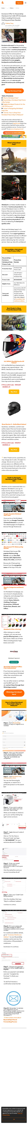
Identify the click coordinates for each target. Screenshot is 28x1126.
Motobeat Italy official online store (13, 777)
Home (3, 8)
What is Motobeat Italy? (10, 98)
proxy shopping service (17, 129)
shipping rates (16, 123)
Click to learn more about (12, 1020)
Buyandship (16, 723)
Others (11, 8)
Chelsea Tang (9, 23)
